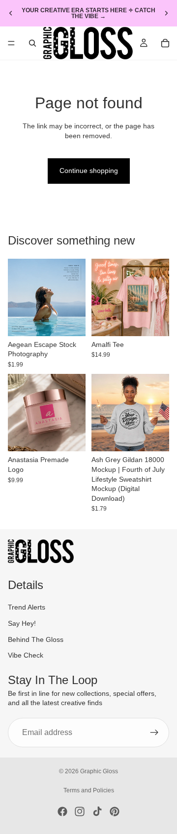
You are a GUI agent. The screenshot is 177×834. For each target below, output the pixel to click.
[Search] (32, 43)
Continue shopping (88, 170)
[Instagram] (80, 811)
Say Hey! (22, 623)
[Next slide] (166, 13)
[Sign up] (154, 732)
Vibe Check (25, 655)
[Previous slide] (11, 13)
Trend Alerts (26, 607)
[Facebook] (62, 811)
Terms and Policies (88, 790)
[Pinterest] (114, 811)
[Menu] (11, 43)
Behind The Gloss (35, 639)
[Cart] (165, 43)
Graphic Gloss (99, 771)
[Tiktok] (97, 811)
